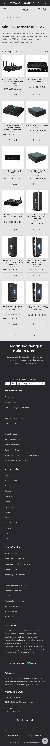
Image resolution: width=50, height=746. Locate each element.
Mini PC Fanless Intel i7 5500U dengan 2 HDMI (12, 216)
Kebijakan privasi (11, 429)
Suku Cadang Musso (13, 606)
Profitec (8, 528)
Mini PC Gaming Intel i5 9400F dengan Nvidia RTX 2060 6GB (37, 262)
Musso (7, 502)
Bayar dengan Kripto (13, 439)
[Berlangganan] (42, 370)
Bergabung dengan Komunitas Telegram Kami (23, 455)
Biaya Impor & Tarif (12, 450)
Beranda (3, 17)
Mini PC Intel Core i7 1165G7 (37, 172)
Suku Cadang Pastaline (14, 596)
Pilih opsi (13, 94)
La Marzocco (10, 475)
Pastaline (8, 517)
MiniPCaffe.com (20, 742)
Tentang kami (10, 397)
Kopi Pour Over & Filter (14, 580)
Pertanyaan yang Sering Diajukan (18, 460)
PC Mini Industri (11, 611)
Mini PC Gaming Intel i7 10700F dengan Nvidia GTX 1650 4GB (12, 308)
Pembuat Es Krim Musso (14, 601)
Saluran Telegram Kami (32, 678)
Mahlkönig (9, 507)
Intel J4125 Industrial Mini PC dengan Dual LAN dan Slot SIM (12, 81)
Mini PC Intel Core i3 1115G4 (37, 125)
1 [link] (15, 335)
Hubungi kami (10, 402)
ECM (6, 533)
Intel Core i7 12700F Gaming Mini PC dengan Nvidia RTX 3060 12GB (13, 127)
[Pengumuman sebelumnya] (4, 3)
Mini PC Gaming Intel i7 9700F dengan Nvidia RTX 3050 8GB (37, 217)
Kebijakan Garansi (12, 423)
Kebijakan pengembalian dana (17, 408)
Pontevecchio (10, 486)
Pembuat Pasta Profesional (15, 585)
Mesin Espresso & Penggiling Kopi (18, 564)
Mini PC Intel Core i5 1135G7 (13, 172)
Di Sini (11, 702)
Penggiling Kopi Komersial (15, 575)
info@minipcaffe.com (13, 712)
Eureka (7, 512)
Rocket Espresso (11, 480)
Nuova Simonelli (11, 523)
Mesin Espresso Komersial (15, 559)
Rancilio (8, 491)
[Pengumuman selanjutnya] (45, 3)
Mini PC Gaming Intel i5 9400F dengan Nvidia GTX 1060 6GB (37, 308)
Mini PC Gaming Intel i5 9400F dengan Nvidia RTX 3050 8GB (12, 262)
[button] (4, 9)
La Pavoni (9, 496)
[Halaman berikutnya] (34, 335)
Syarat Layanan (11, 434)
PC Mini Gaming (11, 617)
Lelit (6, 539)
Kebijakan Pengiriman (13, 413)
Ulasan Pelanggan (12, 444)
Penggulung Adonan (13, 590)
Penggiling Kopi (11, 569)
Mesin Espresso (11, 553)
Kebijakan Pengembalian (14, 418)
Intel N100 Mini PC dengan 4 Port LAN (37, 81)
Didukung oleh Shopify (33, 742)
